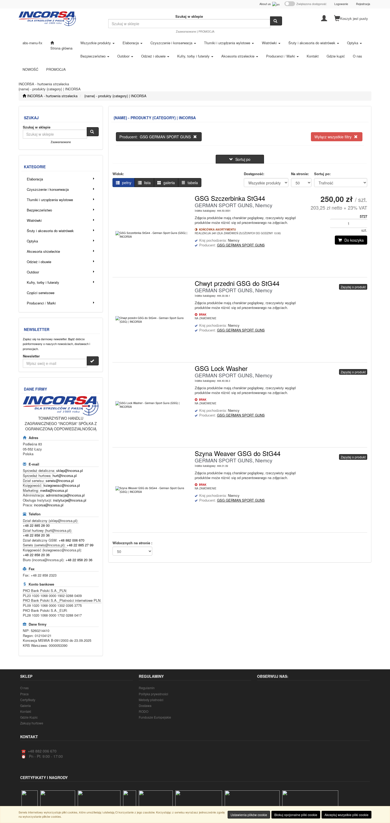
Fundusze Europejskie (155, 717)
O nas (24, 687)
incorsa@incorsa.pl (48, 504)
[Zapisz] (93, 360)
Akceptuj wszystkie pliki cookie (346, 814)
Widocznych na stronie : (132, 543)
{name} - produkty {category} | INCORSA (115, 95)
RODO (143, 711)
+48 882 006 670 (71, 540)
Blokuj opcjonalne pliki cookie (295, 814)
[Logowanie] (324, 17)
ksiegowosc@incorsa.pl (62, 485)
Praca (24, 694)
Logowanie (341, 4)
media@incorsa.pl (54, 490)
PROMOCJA (206, 31)
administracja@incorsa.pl (65, 495)
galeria (168, 182)
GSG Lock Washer (221, 368)
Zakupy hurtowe (31, 723)
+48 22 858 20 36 (36, 535)
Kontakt (25, 711)
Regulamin (147, 687)
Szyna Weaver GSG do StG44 (237, 453)
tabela (192, 182)
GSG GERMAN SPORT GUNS (241, 244)
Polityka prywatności (153, 694)
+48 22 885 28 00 (36, 525)
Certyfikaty (27, 699)
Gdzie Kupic (29, 717)
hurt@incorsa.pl (65, 475)
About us (265, 4)
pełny (126, 182)
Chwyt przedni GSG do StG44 (237, 283)
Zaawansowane (186, 31)
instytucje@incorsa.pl (69, 500)
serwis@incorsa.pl (60, 480)
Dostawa (145, 705)
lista (147, 182)
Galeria (25, 705)
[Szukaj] (276, 20)
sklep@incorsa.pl (69, 470)
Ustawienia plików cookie (249, 814)
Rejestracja (363, 4)
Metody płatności (151, 699)
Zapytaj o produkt (353, 287)
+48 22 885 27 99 (80, 544)
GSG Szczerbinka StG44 (230, 198)
